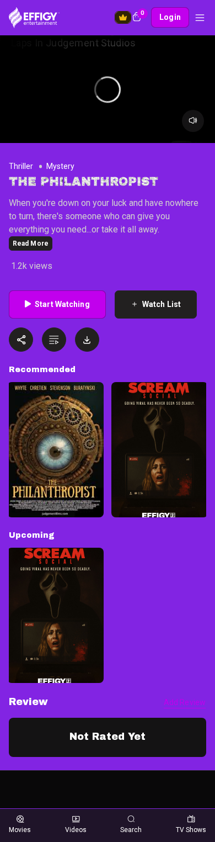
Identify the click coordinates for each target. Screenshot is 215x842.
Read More (31, 243)
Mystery (60, 166)
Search (131, 830)
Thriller (21, 166)
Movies (20, 830)
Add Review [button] (185, 702)
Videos (76, 830)
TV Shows (191, 830)
